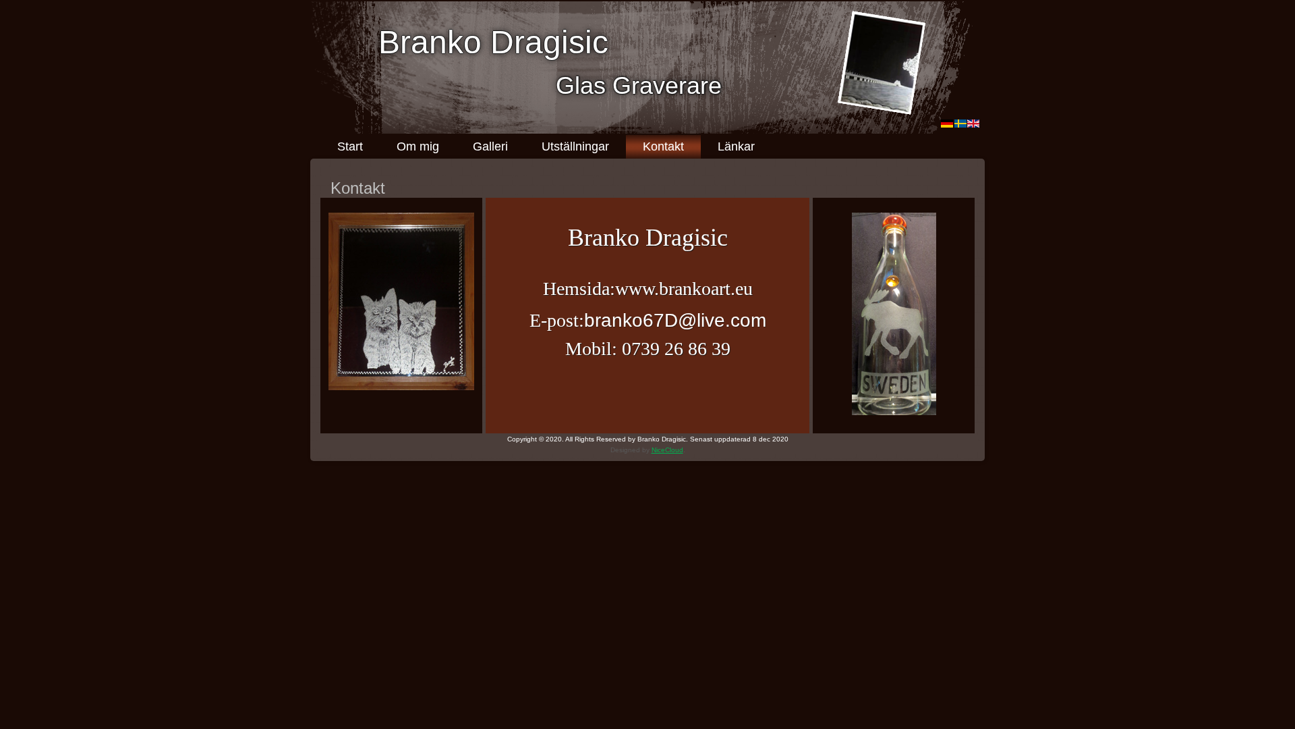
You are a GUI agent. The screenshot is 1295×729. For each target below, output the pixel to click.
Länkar (736, 146)
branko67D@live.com (675, 320)
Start (350, 146)
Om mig (418, 146)
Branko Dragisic (493, 42)
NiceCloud (667, 450)
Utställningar (575, 146)
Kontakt (663, 146)
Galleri (490, 146)
